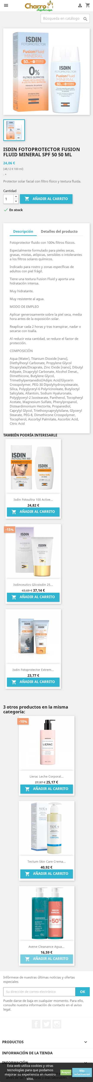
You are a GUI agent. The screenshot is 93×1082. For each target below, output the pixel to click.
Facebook (36, 1024)
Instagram (57, 1024)
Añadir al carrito (46, 198)
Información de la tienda (27, 1053)
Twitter (46, 1024)
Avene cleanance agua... (46, 947)
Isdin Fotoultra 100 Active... (33, 499)
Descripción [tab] (23, 231)
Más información (82, 1072)
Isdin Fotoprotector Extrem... (33, 670)
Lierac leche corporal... (47, 776)
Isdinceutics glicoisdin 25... (33, 585)
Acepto (65, 1072)
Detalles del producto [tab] (59, 231)
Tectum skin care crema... (46, 861)
